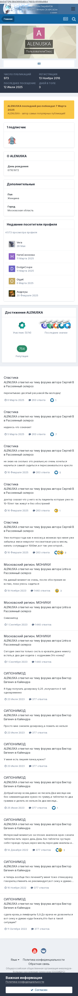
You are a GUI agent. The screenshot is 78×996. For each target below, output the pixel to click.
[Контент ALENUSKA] (39, 63)
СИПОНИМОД (15, 673)
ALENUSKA (10, 382)
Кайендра (23, 682)
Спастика (11, 377)
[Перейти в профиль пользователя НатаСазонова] (12, 256)
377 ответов (39, 699)
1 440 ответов (41, 590)
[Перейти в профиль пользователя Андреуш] (12, 293)
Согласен (40, 989)
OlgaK (20, 279)
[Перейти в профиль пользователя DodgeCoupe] (12, 269)
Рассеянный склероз (20, 386)
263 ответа (38, 399)
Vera (19, 242)
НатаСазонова (26, 254)
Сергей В (68, 382)
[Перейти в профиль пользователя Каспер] (12, 140)
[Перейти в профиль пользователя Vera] (12, 244)
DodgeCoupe (24, 267)
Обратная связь (39, 963)
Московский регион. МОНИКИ (27, 564)
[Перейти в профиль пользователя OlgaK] (12, 281)
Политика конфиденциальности (44, 959)
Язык (14, 959)
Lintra (65, 569)
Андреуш (22, 291)
